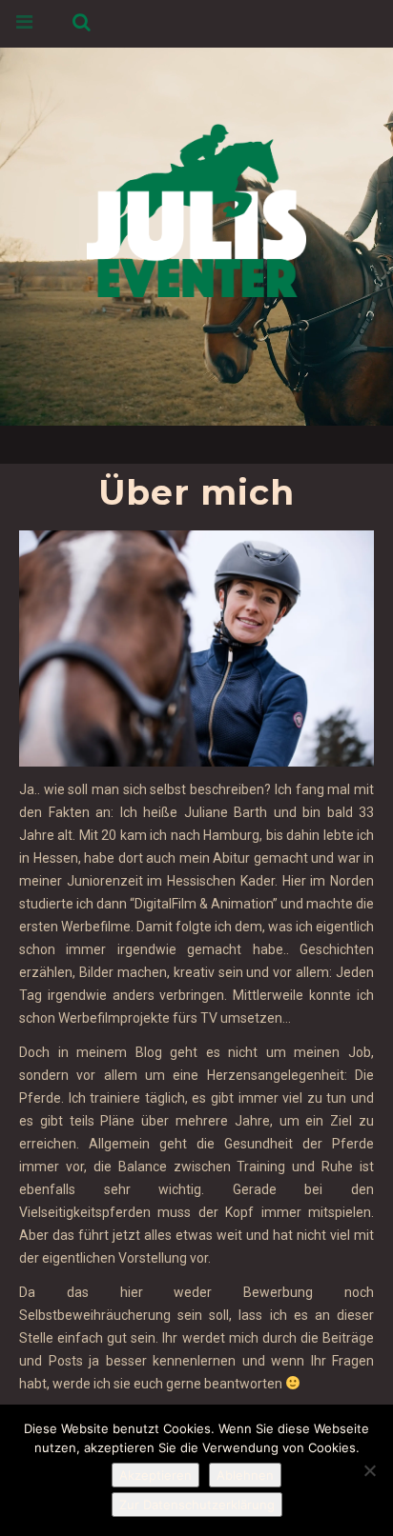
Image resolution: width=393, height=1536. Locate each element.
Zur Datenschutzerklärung (197, 1504)
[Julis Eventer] (196, 207)
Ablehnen (245, 1475)
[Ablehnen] (369, 1470)
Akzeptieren (155, 1475)
